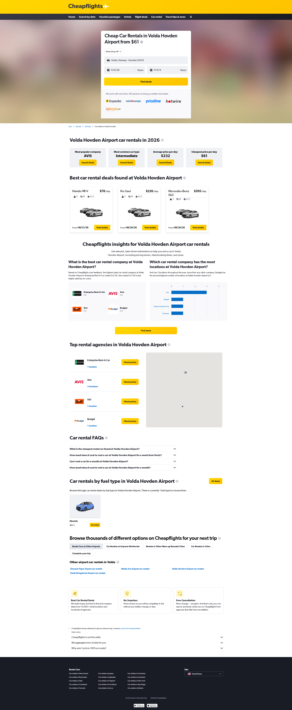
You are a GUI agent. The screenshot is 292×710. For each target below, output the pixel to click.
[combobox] (113, 51)
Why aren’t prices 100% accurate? (88, 648)
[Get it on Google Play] (139, 706)
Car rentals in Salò (76, 681)
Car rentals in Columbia (136, 673)
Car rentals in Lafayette (106, 677)
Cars (70, 126)
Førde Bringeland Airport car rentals (87, 573)
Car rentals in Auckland (136, 677)
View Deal (95, 525)
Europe (78, 126)
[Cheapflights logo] (85, 6)
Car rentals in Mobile (135, 688)
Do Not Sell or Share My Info (136, 698)
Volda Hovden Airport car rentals (188, 569)
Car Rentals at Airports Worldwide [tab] (123, 546)
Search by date (87, 16)
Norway (88, 126)
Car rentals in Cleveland (78, 684)
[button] (141, 42)
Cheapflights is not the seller (86, 637)
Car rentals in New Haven (78, 673)
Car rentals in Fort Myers (107, 684)
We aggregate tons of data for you (88, 642)
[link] (88, 163)
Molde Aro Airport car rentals (135, 569)
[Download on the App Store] (152, 706)
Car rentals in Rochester (78, 677)
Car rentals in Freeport (106, 681)
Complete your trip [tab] (81, 553)
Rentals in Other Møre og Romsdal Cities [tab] (165, 546)
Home (71, 16)
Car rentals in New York (136, 681)
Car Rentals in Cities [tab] (200, 546)
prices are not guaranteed (130, 628)
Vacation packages (109, 16)
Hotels (127, 16)
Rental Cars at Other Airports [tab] (86, 546)
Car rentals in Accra (105, 688)
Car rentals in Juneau (105, 673)
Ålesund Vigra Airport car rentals (86, 569)
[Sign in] (191, 16)
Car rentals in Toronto (77, 688)
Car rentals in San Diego (137, 684)
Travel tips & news (175, 16)
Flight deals (141, 16)
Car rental (156, 16)
